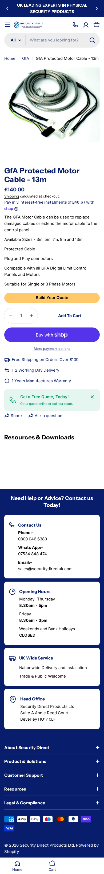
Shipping (11, 196)
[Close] (92, 397)
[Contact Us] (75, 25)
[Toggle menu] (7, 25)
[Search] (92, 40)
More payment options (52, 349)
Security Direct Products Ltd (47, 845)
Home (9, 58)
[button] (7, 8)
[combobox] (52, 40)
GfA (25, 58)
